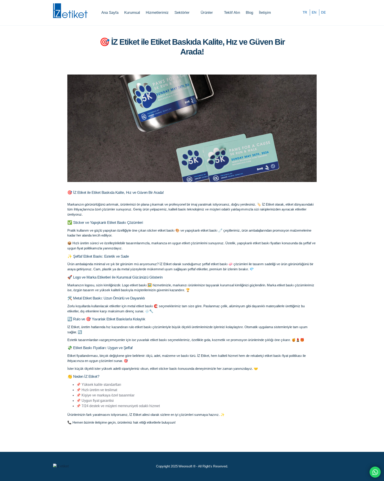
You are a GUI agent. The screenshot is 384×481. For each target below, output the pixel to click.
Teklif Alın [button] (232, 12)
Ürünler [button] (207, 12)
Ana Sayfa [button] (109, 12)
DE (323, 12)
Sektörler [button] (182, 12)
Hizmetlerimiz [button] (157, 12)
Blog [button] (249, 12)
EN (314, 12)
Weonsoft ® (186, 466)
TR (305, 12)
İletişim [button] (265, 12)
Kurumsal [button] (132, 12)
